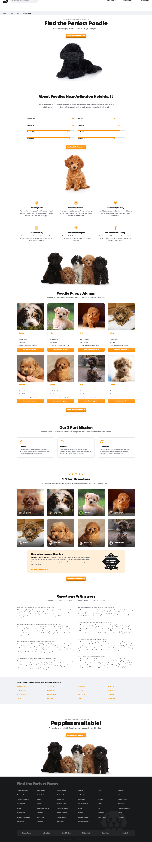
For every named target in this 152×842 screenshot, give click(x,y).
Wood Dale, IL (81, 694)
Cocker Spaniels (61, 790)
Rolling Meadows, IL (22, 686)
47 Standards (86, 833)
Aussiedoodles (21, 794)
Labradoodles (81, 799)
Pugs (99, 808)
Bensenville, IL (111, 698)
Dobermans (60, 799)
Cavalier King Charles (43, 808)
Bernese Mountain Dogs (23, 817)
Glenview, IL (111, 694)
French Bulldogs (61, 803)
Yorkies (120, 812)
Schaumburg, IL (82, 690)
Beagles (19, 808)
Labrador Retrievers (83, 803)
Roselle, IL (80, 698)
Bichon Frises (20, 821)
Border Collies (41, 790)
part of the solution (119, 453)
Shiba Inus (120, 790)
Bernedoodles (21, 812)
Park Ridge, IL (111, 690)
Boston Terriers (41, 794)
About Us (46, 833)
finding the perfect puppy (34, 453)
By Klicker (86, 839)
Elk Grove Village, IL (52, 694)
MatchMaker (66, 833)
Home (4, 13)
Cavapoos (40, 812)
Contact (125, 833)
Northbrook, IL (112, 686)
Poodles (100, 803)
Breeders (105, 833)
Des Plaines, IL (51, 698)
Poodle (17, 13)
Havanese (80, 790)
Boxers (39, 799)
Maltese (80, 808)
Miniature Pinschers (83, 817)
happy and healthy (82, 449)
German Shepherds (62, 808)
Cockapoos (40, 821)
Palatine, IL (20, 698)
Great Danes (60, 821)
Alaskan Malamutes (22, 790)
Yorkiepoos (121, 817)
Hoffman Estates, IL (83, 686)
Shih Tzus (120, 794)
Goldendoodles (61, 817)
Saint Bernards (102, 817)
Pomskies (100, 799)
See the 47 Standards (38, 569)
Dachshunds (60, 794)
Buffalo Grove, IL (51, 690)
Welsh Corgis (121, 803)
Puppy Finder (27, 833)
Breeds (11, 13)
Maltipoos (80, 812)
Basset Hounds (21, 803)
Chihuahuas (40, 817)
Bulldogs (39, 803)
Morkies (100, 790)
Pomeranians (101, 794)
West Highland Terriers (124, 808)
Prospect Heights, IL (22, 690)
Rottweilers (101, 812)
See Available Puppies (75, 35)
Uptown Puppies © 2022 (68, 839)
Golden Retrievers (62, 812)
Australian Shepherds (23, 799)
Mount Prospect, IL (22, 694)
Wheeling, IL (50, 686)
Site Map (79, 839)
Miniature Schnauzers (83, 821)
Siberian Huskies (122, 799)
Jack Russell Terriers (83, 794)
